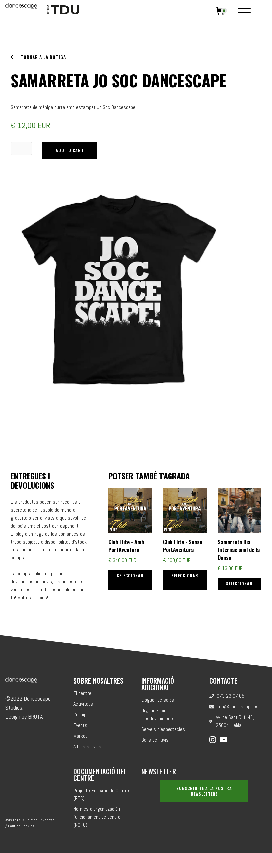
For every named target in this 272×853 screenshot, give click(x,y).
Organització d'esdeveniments (158, 714)
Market (80, 735)
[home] (21, 10)
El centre (82, 693)
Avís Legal (13, 820)
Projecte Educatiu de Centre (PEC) (101, 794)
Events (80, 725)
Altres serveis (87, 746)
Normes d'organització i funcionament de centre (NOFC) (96, 816)
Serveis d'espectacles (163, 729)
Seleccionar (130, 575)
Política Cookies (21, 826)
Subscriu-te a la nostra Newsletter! (204, 791)
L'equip (79, 714)
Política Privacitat (39, 820)
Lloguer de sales (157, 699)
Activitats (83, 703)
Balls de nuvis (155, 739)
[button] (221, 11)
